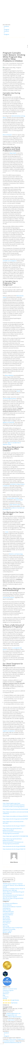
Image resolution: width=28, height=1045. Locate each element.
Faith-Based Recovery (8, 911)
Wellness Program (7, 931)
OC (20, 1042)
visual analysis (19, 499)
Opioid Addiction (7, 921)
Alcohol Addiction (7, 905)
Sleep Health (13, 153)
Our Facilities (6, 992)
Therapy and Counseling (9, 929)
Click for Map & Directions (14, 1016)
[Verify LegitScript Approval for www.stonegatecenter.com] (5, 976)
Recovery (5, 924)
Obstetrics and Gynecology (16, 554)
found (18, 391)
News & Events (6, 919)
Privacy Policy (20, 1039)
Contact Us (5, 997)
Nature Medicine (9, 375)
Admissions (6, 993)
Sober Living (6, 926)
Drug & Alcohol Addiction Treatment (12, 906)
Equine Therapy (7, 910)
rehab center (11, 1020)
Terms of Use (12, 1039)
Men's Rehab (6, 916)
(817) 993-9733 (8, 879)
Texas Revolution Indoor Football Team (12, 927)
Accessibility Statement (9, 1041)
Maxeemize (7, 1042)
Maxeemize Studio (15, 1042)
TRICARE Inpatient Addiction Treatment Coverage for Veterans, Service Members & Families (14, 885)
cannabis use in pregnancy (9, 260)
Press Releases (6, 923)
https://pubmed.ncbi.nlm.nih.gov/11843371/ (14, 826)
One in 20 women (7, 135)
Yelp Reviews (14, 1003)
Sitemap (5, 998)
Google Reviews (15, 1000)
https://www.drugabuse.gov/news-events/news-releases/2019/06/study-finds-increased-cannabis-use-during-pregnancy (14, 805)
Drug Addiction (12, 63)
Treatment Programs (8, 990)
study (6, 532)
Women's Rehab (7, 932)
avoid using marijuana (8, 597)
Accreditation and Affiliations (10, 903)
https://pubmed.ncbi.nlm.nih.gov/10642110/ (14, 849)
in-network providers (8, 913)
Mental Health (6, 918)
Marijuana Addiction (17, 65)
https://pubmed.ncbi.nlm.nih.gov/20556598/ (14, 846)
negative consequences (9, 731)
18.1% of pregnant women (9, 398)
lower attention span (14, 504)
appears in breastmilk (8, 422)
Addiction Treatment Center (10, 989)
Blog (4, 995)
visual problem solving (12, 498)
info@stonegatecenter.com (13, 1013)
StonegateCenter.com (11, 1015)
